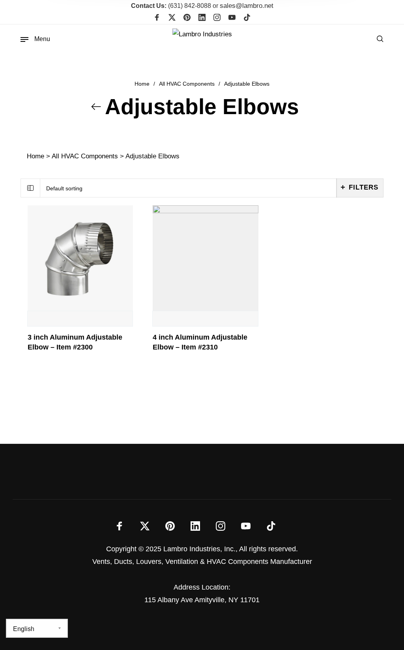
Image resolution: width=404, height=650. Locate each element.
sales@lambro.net (246, 5)
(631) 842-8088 (171, 5)
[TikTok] (247, 18)
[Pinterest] (187, 18)
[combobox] (188, 188)
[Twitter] (172, 18)
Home (142, 84)
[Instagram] (217, 18)
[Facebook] (157, 18)
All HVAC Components (187, 84)
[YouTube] (232, 18)
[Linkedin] (202, 18)
